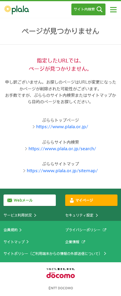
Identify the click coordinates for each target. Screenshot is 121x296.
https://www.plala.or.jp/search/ (62, 148)
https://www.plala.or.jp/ (62, 126)
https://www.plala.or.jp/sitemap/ (62, 170)
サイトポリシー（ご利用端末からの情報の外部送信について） (53, 253)
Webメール (23, 200)
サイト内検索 (84, 9)
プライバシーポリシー (82, 229)
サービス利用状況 (18, 215)
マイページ (84, 200)
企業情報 (72, 241)
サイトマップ (14, 241)
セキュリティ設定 (79, 215)
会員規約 (11, 229)
